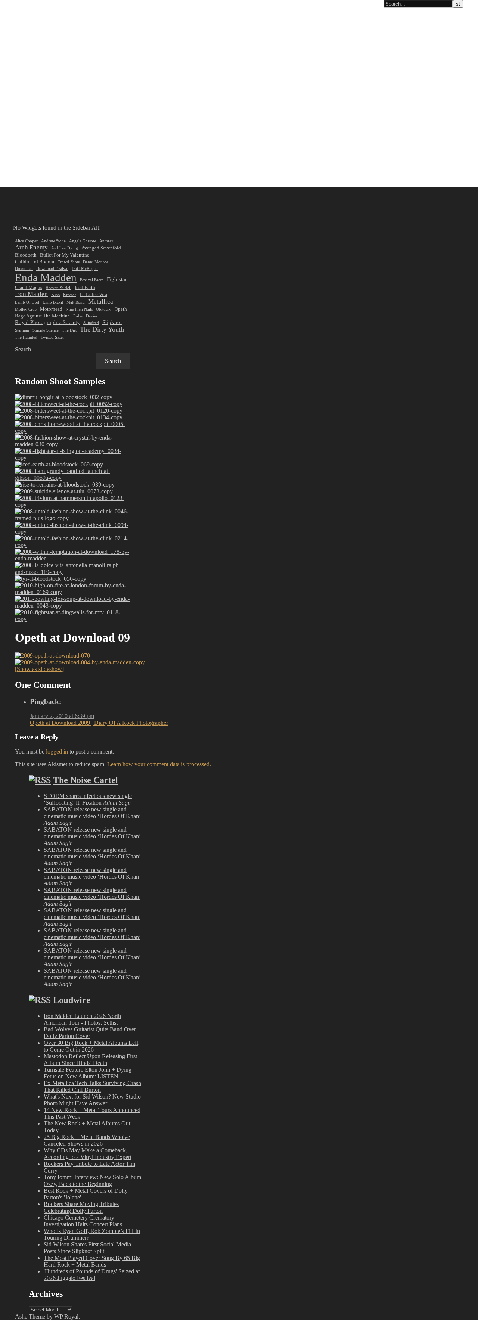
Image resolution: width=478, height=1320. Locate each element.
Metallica (100, 301)
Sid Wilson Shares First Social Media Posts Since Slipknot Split (87, 1247)
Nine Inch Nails (79, 309)
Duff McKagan (85, 269)
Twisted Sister (52, 337)
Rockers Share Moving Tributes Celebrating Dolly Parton (81, 1207)
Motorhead (51, 309)
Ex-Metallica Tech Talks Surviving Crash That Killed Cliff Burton (92, 1086)
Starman (22, 330)
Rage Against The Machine (42, 316)
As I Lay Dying (64, 248)
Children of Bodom (34, 261)
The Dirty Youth (102, 329)
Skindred (91, 323)
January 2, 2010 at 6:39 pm (62, 716)
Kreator (69, 295)
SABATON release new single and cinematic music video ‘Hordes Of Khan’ (92, 812)
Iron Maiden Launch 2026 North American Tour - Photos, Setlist (82, 1019)
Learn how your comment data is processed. (159, 764)
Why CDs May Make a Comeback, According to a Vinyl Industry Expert (87, 1153)
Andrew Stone (53, 241)
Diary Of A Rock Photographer (42, 4)
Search (23, 349)
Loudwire (71, 1000)
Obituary (103, 309)
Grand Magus (28, 287)
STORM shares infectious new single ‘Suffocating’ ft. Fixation (88, 799)
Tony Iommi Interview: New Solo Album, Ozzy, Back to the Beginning (93, 1180)
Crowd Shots (69, 262)
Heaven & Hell (58, 288)
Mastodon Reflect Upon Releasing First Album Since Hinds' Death (90, 1059)
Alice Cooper (26, 241)
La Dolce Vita (93, 294)
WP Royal (66, 1316)
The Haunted (26, 337)
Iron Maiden (31, 294)
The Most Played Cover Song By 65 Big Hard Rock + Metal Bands (92, 1261)
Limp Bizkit (53, 302)
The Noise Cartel (85, 780)
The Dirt (69, 330)
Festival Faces (91, 280)
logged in (57, 751)
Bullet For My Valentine (64, 255)
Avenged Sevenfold (101, 248)
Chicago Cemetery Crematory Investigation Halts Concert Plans (83, 1220)
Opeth (121, 309)
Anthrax (106, 241)
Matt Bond (75, 302)
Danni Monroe (95, 262)
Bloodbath (26, 255)
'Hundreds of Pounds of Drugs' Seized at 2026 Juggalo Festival (92, 1274)
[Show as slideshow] (39, 669)
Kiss (55, 294)
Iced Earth (85, 287)
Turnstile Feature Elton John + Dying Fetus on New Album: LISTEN (87, 1073)
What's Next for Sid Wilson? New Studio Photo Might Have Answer (92, 1099)
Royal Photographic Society (47, 322)
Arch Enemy (31, 247)
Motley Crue (26, 309)
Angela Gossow (82, 241)
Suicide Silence (45, 330)
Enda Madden (46, 277)
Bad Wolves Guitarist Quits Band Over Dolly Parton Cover (90, 1032)
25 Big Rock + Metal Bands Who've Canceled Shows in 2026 (87, 1140)
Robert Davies (85, 316)
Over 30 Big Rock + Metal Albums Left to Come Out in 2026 (91, 1046)
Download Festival (52, 269)
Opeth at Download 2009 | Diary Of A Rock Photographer (99, 723)
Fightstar (117, 279)
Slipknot (112, 322)
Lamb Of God (27, 302)
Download (24, 269)
